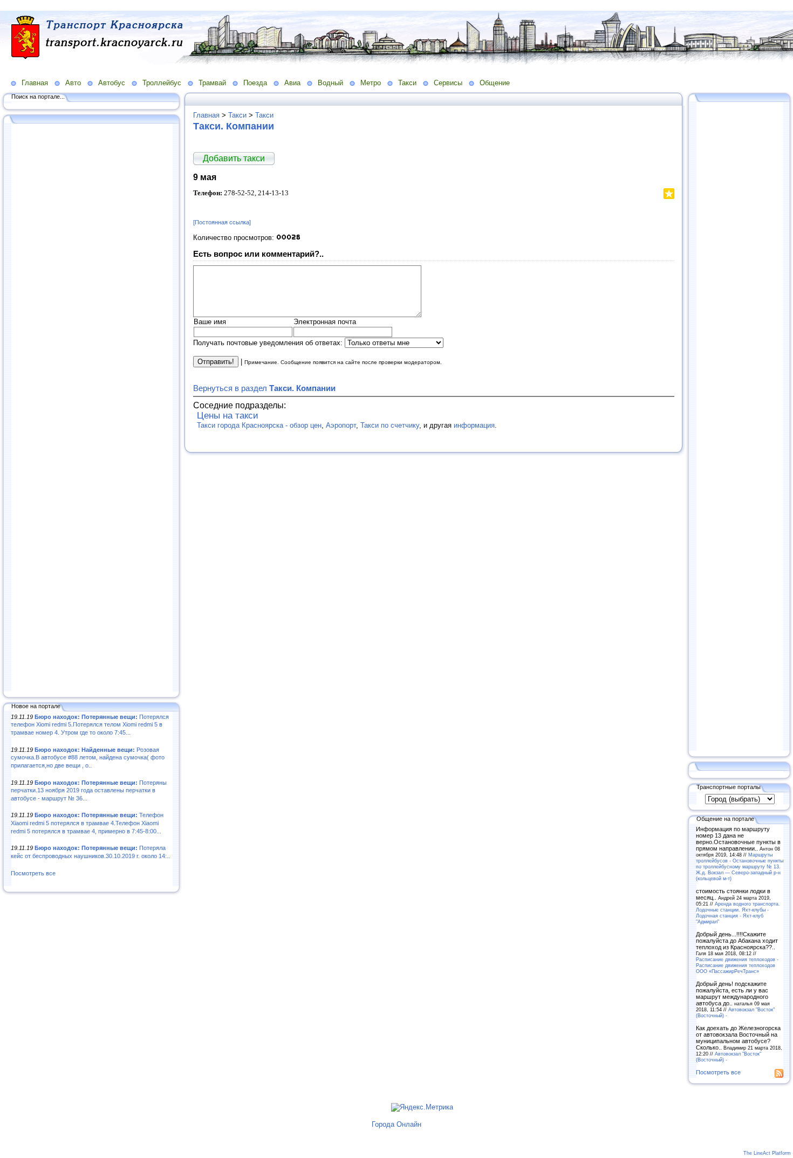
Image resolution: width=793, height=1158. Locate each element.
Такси (407, 83)
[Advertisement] (92, 408)
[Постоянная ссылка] (222, 222)
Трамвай (212, 83)
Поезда (255, 83)
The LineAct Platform (767, 1153)
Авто (73, 83)
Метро (370, 83)
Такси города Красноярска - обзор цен (259, 425)
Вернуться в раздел (264, 388)
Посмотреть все (33, 873)
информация (474, 425)
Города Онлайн (396, 1124)
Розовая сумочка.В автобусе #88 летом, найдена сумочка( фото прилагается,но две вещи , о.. (88, 757)
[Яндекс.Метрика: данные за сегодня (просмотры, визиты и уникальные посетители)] (422, 1107)
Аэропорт (341, 425)
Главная (35, 83)
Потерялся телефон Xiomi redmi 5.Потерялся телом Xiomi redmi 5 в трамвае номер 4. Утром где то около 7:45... (90, 725)
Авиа (292, 83)
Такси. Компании (233, 126)
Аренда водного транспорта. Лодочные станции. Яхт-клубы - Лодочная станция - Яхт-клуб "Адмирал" (738, 912)
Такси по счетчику (389, 425)
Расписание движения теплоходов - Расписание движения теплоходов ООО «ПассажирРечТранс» (737, 965)
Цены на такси (227, 415)
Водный (330, 83)
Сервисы (448, 83)
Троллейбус (161, 83)
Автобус (111, 83)
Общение (495, 83)
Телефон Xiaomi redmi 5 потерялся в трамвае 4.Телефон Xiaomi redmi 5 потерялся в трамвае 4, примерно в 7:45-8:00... (87, 823)
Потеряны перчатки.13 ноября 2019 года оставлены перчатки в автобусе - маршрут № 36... (89, 790)
